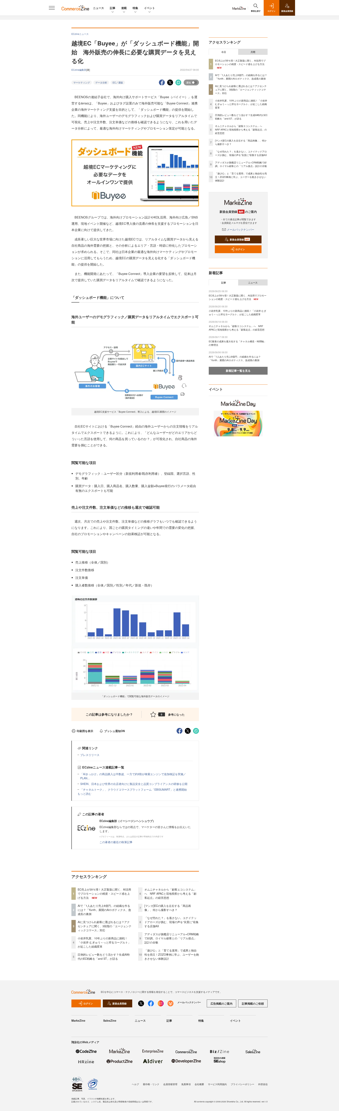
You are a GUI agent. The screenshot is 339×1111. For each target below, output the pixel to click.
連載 (124, 8)
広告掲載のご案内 (221, 1003)
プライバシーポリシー (242, 1084)
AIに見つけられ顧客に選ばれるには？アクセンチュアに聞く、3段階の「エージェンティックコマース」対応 (104, 926)
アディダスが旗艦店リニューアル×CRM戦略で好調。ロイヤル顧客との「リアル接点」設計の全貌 (171, 938)
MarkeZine (78, 1020)
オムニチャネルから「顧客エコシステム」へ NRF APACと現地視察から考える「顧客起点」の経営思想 (170, 893)
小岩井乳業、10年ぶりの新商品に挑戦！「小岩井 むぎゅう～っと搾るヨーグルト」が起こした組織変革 (104, 942)
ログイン (240, 249)
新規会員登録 (239, 239)
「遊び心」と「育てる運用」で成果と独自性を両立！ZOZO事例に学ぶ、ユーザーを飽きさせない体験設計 (171, 954)
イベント (149, 8)
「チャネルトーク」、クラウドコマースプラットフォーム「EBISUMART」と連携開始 (133, 789)
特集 (135, 8)
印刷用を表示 (85, 731)
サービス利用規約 (217, 1084)
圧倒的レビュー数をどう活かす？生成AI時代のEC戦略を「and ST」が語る (104, 956)
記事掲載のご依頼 (253, 1003)
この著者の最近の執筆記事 (115, 842)
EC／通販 (118, 82)
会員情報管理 (170, 1084)
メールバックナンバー (240, 229)
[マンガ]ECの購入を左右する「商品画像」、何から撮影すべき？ (167, 908)
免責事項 (186, 1084)
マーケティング (81, 82)
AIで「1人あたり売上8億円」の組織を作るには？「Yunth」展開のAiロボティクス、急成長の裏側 (104, 910)
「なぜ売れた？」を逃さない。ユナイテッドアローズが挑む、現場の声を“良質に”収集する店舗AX (171, 922)
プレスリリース (89, 755)
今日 (223, 52)
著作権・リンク (151, 1084)
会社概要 (199, 1084)
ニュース (98, 8)
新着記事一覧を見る (238, 370)
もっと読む (84, 794)
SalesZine (109, 1020)
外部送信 (263, 1084)
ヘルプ (135, 1084)
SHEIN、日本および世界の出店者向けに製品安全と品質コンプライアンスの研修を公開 (133, 784)
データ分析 (101, 82)
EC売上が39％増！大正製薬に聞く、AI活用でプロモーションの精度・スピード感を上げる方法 (104, 893)
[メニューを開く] (52, 8)
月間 (253, 52)
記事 (112, 8)
